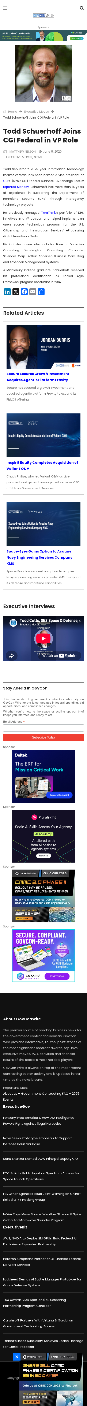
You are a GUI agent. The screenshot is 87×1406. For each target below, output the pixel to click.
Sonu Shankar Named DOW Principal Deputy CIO (40, 1158)
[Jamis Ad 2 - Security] (43, 955)
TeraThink (48, 213)
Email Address (14, 722)
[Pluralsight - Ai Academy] (43, 836)
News (38, 157)
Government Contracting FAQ (45, 1093)
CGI (5, 181)
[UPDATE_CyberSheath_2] (43, 896)
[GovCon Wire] (43, 16)
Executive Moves (36, 111)
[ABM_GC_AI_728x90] (43, 35)
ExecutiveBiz (15, 1227)
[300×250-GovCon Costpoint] (43, 776)
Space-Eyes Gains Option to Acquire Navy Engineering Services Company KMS (39, 557)
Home (12, 111)
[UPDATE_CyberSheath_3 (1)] (50, 1379)
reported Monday (16, 187)
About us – (12, 1093)
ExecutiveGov (16, 1106)
